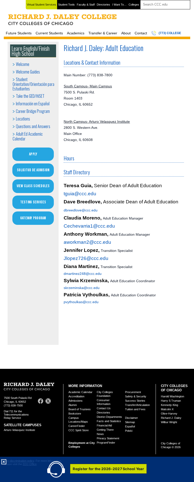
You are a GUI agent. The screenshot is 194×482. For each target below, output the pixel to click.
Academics (75, 33)
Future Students (19, 33)
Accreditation (76, 396)
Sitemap (130, 422)
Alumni (72, 404)
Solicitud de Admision (33, 170)
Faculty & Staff (86, 4)
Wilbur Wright (169, 422)
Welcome (22, 64)
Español (130, 426)
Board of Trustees (79, 409)
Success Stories (135, 400)
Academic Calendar (80, 392)
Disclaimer (131, 417)
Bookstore (74, 413)
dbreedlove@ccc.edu (81, 210)
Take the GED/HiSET (30, 96)
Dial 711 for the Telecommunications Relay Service (16, 414)
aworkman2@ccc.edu (87, 242)
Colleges (134, 4)
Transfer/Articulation (137, 404)
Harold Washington (172, 396)
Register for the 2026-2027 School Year (108, 469)
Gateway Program (33, 218)
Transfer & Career (102, 33)
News (100, 434)
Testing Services (33, 202)
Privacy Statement (108, 438)
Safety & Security (135, 396)
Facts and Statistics (109, 421)
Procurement (133, 392)
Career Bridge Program (33, 111)
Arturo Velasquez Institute (19, 429)
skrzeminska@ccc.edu (82, 288)
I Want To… (119, 4)
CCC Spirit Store (78, 430)
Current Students (49, 33)
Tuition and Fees (135, 409)
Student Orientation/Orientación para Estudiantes (33, 84)
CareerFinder (76, 425)
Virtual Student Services (41, 4)
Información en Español (33, 104)
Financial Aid (104, 425)
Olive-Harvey (169, 413)
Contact (141, 33)
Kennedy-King (169, 404)
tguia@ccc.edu (80, 193)
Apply (33, 154)
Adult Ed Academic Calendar (28, 136)
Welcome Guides (28, 72)
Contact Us (104, 408)
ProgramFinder (106, 442)
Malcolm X (167, 409)
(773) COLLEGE (170, 33)
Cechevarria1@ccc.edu (89, 226)
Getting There (105, 429)
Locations (23, 119)
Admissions (75, 400)
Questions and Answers (33, 126)
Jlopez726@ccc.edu (86, 258)
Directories (103, 4)
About (126, 33)
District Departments (109, 416)
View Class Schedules (33, 186)
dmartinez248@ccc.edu (83, 274)
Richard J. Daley (171, 417)
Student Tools (66, 4)
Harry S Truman (171, 400)
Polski (128, 430)
